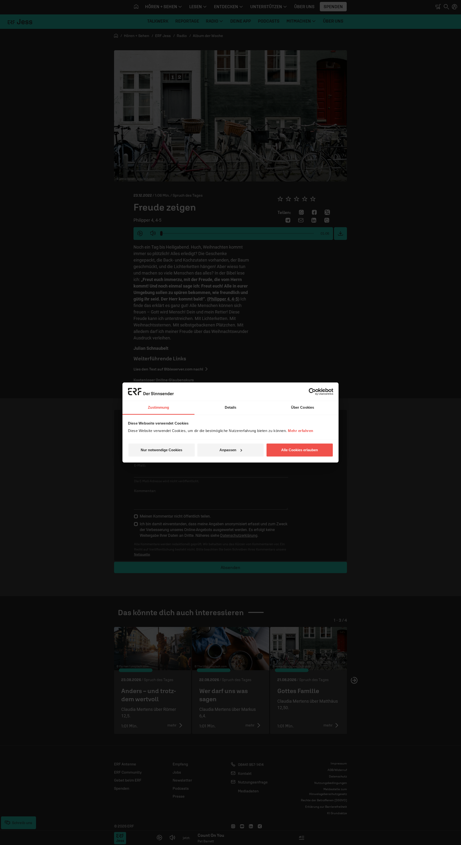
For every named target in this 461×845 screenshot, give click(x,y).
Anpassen (227, 450)
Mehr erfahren (300, 431)
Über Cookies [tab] (302, 407)
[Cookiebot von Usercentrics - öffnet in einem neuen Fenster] (312, 391)
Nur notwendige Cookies (161, 450)
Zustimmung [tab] (158, 407)
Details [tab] (231, 407)
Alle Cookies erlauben (299, 450)
